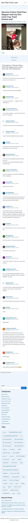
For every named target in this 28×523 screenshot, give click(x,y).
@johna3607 (9, 256)
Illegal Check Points (6, 403)
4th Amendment (18, 439)
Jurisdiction (4, 405)
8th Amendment (7, 446)
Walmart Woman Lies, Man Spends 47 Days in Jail (12, 502)
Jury (23, 476)
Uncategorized (4, 421)
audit (19, 449)
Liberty (23, 483)
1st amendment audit (15, 432)
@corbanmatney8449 (11, 269)
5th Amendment (7, 442)
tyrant (13, 493)
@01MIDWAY (8, 223)
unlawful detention (5, 423)
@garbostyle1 (9, 206)
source (3, 52)
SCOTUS (5, 490)
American (12, 449)
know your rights (5, 408)
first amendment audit (9, 466)
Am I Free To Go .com (9, 3)
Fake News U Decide (6, 399)
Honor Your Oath (14, 473)
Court (13, 459)
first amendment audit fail (10, 470)
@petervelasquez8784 (11, 328)
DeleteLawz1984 (5, 396)
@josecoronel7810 (10, 362)
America (5, 449)
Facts (21, 462)
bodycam (11, 456)
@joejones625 (9, 182)
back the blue (6, 453)
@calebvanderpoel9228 (11, 108)
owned (3, 486)
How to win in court (6, 401)
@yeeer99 (8, 142)
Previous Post (14, 57)
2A (21, 436)
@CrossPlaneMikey (10, 121)
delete (19, 459)
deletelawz (6, 462)
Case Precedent (20, 456)
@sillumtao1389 (9, 86)
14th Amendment (19, 446)
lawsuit (11, 483)
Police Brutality (4, 412)
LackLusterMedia (5, 410)
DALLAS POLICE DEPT (6, 500)
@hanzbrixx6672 (9, 235)
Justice (5, 480)
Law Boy (5, 483)
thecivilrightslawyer (5, 419)
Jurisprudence (16, 476)
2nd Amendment (7, 439)
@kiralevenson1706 (10, 154)
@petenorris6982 (10, 192)
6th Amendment (18, 442)
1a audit (4, 432)
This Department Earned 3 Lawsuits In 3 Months (12, 509)
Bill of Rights (16, 453)
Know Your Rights (14, 480)
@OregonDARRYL (9, 282)
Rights (9, 487)
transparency (6, 493)
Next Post (14, 60)
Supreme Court (14, 490)
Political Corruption (5, 416)
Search (3, 385)
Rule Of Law (17, 487)
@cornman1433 (9, 352)
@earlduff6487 (9, 73)
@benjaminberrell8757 (11, 317)
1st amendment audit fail (10, 436)
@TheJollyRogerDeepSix (11, 169)
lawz (16, 483)
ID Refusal (6, 477)
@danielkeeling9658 (10, 246)
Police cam (3, 414)
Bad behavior (4, 394)
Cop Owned (6, 459)
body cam (4, 456)
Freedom (5, 473)
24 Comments (4, 21)
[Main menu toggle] (25, 2)
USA (19, 493)
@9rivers (8, 307)
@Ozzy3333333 (9, 296)
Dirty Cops (14, 462)
